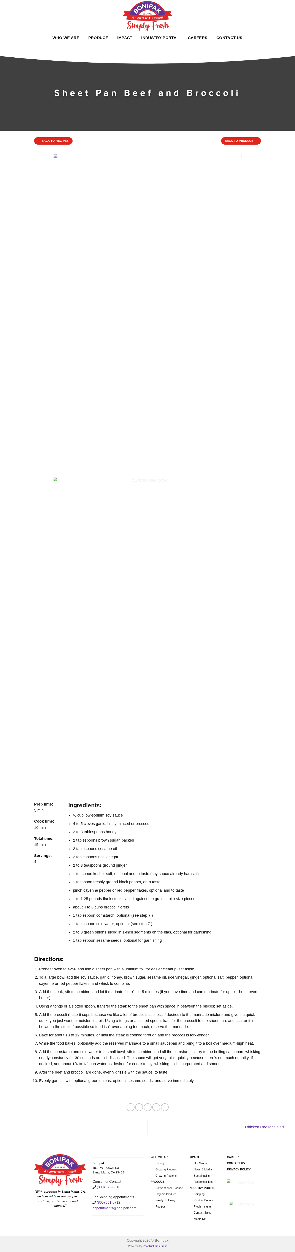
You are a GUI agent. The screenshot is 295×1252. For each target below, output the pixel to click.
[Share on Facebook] (130, 1107)
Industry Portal (160, 38)
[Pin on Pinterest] (156, 1107)
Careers (197, 38)
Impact (124, 38)
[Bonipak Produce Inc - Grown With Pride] (147, 16)
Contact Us (229, 38)
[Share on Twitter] (139, 1107)
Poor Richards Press (155, 1246)
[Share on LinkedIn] (165, 1107)
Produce (98, 38)
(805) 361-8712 (108, 1202)
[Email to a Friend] (148, 1107)
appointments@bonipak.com (114, 1208)
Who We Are (65, 38)
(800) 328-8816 (108, 1187)
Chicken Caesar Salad (265, 1127)
